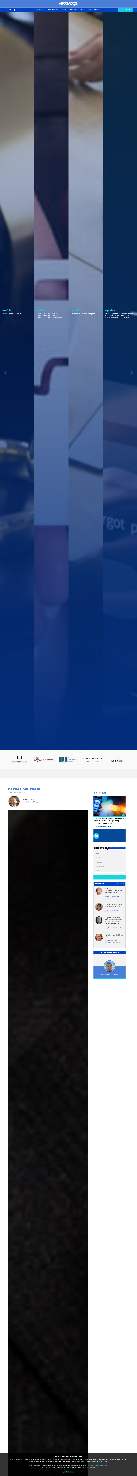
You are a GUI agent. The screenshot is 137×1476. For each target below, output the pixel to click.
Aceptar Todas (68, 1471)
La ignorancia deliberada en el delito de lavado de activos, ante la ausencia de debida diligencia (113, 920)
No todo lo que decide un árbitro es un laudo (114, 936)
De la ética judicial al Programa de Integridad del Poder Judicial (113, 891)
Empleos (64, 10)
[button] (6, 10)
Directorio (73, 10)
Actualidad (40, 10)
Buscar (109, 877)
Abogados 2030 (53, 10)
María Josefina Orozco (109, 974)
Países (82, 10)
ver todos (119, 883)
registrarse (125, 10)
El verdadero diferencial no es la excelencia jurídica (114, 905)
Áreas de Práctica (94, 10)
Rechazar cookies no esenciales (97, 1465)
